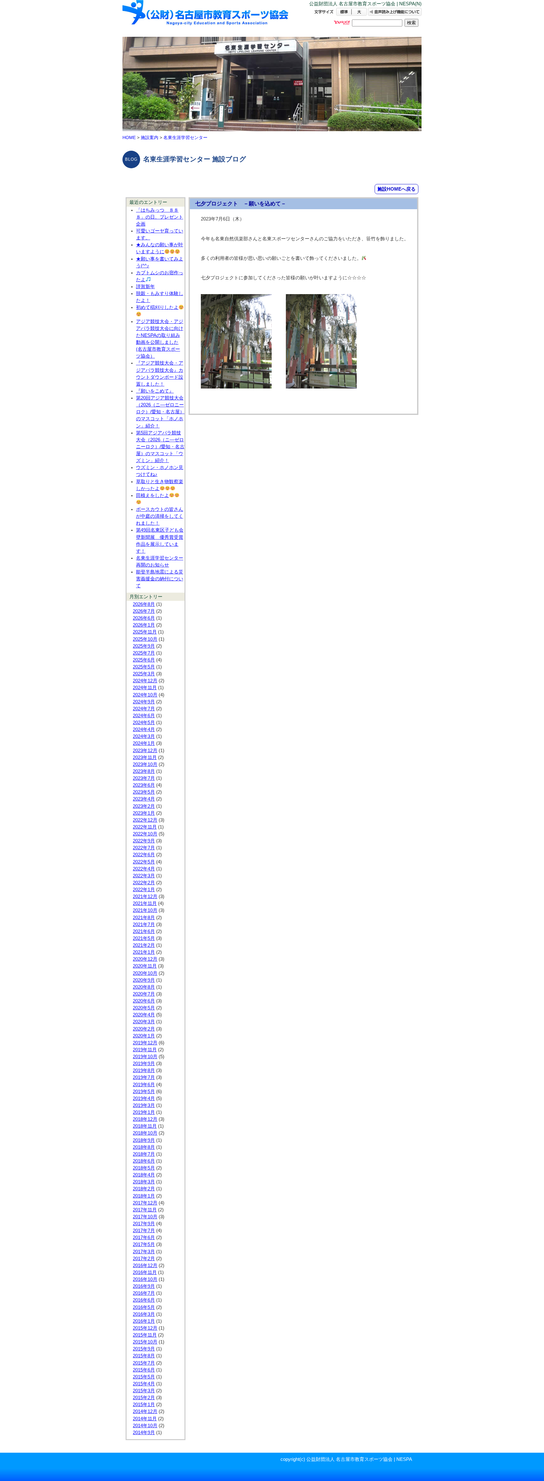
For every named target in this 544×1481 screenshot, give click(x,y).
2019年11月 (145, 1049)
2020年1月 (144, 1035)
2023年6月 (144, 785)
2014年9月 (144, 1432)
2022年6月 (144, 854)
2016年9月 (144, 1286)
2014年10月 (145, 1425)
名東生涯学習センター (185, 137)
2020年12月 (145, 959)
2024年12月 (145, 680)
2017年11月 (145, 1209)
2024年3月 (144, 736)
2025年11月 (145, 631)
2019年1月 (144, 1112)
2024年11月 (145, 687)
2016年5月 (144, 1307)
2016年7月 (144, 1293)
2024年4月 (144, 729)
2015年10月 (145, 1341)
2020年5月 (144, 1007)
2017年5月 (144, 1244)
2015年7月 (144, 1363)
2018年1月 (144, 1196)
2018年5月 (144, 1168)
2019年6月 (144, 1084)
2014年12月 (145, 1411)
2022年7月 (144, 847)
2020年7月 (144, 994)
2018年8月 (144, 1147)
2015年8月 (144, 1355)
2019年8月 (144, 1070)
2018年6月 (144, 1161)
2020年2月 (144, 1028)
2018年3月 (144, 1181)
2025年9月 (144, 646)
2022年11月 (145, 827)
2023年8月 (144, 771)
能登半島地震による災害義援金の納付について (159, 578)
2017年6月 (144, 1237)
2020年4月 (144, 1014)
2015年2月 (144, 1397)
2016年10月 (145, 1279)
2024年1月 (144, 743)
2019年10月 (145, 1056)
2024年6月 (144, 715)
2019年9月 (144, 1063)
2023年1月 (144, 813)
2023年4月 (144, 799)
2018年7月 (144, 1154)
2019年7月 (144, 1077)
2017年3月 (144, 1251)
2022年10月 (145, 833)
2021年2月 (144, 945)
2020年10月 (145, 973)
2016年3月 (144, 1314)
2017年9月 (144, 1223)
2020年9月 (144, 980)
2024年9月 (144, 701)
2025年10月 (145, 639)
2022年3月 (144, 875)
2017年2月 (144, 1258)
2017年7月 (144, 1230)
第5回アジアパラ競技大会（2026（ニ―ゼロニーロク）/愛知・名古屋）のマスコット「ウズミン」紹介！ (160, 446)
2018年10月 (145, 1133)
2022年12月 (145, 820)
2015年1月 (144, 1404)
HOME (129, 137)
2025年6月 (144, 659)
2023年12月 (145, 750)
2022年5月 (144, 861)
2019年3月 (144, 1105)
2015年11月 (145, 1335)
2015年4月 (144, 1383)
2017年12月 (145, 1202)
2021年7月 (144, 924)
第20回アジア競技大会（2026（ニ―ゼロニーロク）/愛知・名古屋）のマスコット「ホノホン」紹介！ (160, 411)
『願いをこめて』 (155, 391)
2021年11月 (145, 903)
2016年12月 (145, 1265)
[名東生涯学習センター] (205, 18)
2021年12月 (145, 896)
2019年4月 (144, 1098)
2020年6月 (144, 1000)
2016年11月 (145, 1272)
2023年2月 (144, 806)
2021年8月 (144, 917)
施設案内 (149, 137)
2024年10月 (145, 694)
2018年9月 (144, 1140)
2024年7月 (144, 708)
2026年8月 (144, 604)
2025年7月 (144, 653)
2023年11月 (145, 757)
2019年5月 (144, 1091)
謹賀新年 (145, 286)
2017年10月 (145, 1216)
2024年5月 (144, 722)
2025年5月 (144, 666)
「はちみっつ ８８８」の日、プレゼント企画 (159, 217)
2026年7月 (144, 611)
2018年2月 (144, 1188)
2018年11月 (145, 1126)
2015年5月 (144, 1376)
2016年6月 (144, 1300)
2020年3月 (144, 1021)
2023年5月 (144, 792)
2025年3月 (144, 673)
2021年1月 (144, 952)
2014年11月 (145, 1418)
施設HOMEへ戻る (396, 189)
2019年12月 (145, 1042)
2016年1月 (144, 1321)
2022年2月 (144, 882)
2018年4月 (144, 1174)
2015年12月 (145, 1328)
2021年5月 (144, 938)
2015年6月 (144, 1369)
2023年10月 (145, 764)
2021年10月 (145, 910)
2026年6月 (144, 618)
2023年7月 (144, 778)
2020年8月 (144, 987)
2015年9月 (144, 1348)
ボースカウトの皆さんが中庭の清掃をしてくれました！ (159, 516)
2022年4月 (144, 868)
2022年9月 (144, 840)
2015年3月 (144, 1390)
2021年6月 (144, 931)
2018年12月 (145, 1119)
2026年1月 (144, 625)
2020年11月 (145, 966)
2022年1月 (144, 889)
